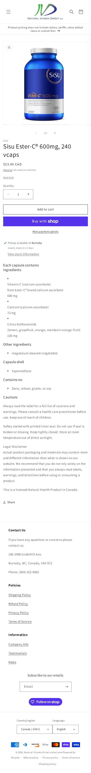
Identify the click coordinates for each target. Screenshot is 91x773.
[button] (8, 11)
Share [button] (11, 502)
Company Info (18, 644)
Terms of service (71, 757)
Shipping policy (47, 763)
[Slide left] (36, 133)
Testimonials (17, 653)
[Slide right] (54, 133)
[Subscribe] (66, 687)
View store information (23, 254)
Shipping (7, 170)
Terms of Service (20, 621)
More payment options (46, 231)
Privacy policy (50, 757)
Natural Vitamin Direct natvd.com (43, 752)
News (12, 662)
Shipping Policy (19, 595)
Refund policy (31, 757)
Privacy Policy (18, 613)
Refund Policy (18, 604)
